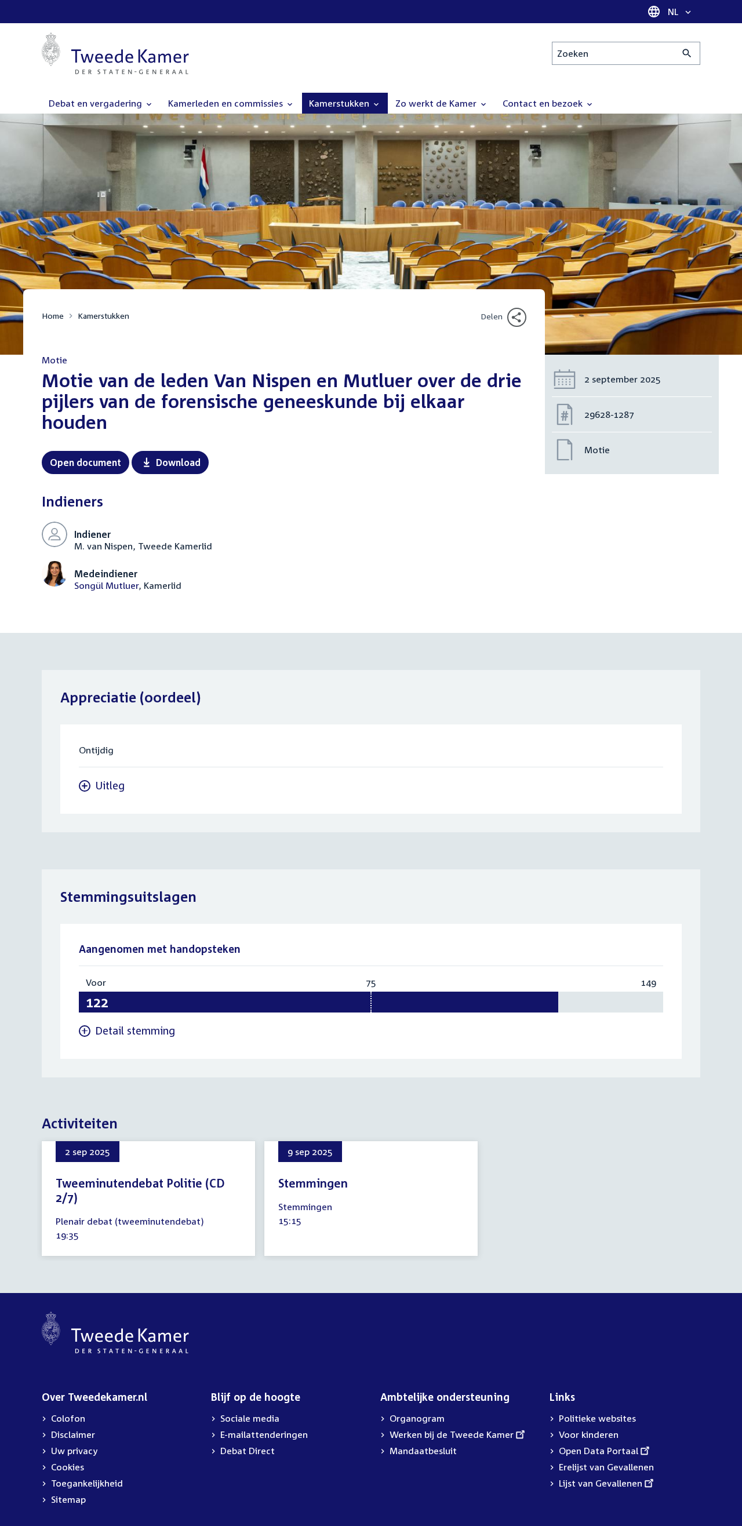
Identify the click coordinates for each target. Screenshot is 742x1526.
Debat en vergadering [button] (96, 103)
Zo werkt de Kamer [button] (437, 103)
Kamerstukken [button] (340, 103)
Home (53, 316)
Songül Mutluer (106, 585)
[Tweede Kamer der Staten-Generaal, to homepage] (115, 53)
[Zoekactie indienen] (687, 53)
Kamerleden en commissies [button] (226, 103)
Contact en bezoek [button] (544, 103)
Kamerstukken (103, 316)
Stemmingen (313, 1183)
